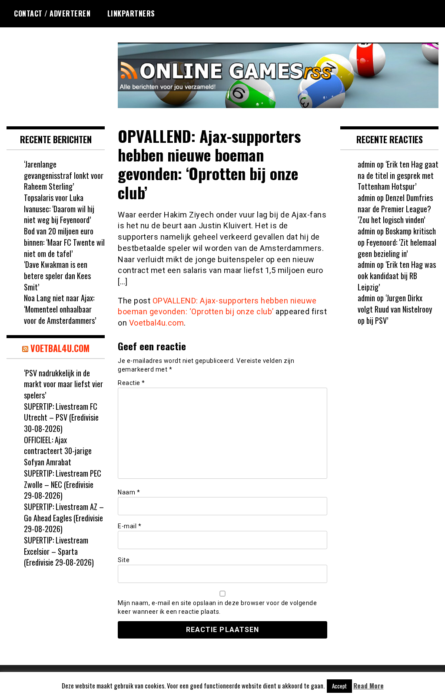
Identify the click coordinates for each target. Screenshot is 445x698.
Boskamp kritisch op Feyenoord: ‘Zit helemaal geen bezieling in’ (397, 242)
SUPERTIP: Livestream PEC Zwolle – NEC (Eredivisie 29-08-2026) (62, 484)
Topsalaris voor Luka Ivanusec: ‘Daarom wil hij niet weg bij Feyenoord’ (59, 208)
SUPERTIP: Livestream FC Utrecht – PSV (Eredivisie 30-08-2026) (61, 417)
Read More (368, 685)
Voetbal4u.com (156, 322)
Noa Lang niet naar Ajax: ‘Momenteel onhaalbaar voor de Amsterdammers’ (60, 309)
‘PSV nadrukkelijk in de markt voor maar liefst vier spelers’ (63, 384)
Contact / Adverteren (52, 13)
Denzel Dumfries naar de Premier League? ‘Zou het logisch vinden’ (395, 208)
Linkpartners (131, 13)
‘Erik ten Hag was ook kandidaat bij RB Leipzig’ (397, 275)
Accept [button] (339, 686)
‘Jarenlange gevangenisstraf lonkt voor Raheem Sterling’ (63, 175)
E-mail (129, 526)
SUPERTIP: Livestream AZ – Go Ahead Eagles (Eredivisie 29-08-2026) (64, 517)
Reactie (131, 382)
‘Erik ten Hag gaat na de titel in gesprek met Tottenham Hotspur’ (398, 175)
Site (124, 559)
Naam (129, 492)
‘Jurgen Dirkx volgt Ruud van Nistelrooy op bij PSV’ (395, 309)
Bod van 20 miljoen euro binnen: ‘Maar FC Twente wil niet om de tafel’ (64, 242)
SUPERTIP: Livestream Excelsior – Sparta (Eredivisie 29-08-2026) (59, 551)
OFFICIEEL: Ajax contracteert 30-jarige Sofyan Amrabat (58, 451)
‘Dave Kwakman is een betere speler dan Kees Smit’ (57, 275)
